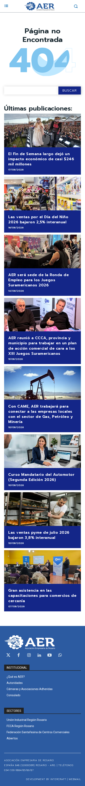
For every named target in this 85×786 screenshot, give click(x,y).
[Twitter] (8, 655)
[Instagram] (29, 655)
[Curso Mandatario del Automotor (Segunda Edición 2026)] (42, 451)
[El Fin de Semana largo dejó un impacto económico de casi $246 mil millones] (42, 130)
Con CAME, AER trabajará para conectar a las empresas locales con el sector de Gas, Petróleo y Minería (40, 414)
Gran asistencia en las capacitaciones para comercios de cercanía (42, 596)
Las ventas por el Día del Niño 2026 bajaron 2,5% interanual (38, 219)
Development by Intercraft (46, 779)
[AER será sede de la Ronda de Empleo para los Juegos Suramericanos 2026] (42, 251)
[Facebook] (18, 655)
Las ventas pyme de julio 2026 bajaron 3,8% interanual (39, 535)
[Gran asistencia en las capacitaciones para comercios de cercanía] (42, 567)
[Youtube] (49, 655)
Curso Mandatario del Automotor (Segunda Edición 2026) (41, 477)
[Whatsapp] (60, 655)
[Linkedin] (39, 655)
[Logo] (39, 6)
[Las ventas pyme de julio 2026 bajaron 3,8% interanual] (42, 509)
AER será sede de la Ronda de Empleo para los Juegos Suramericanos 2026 (38, 280)
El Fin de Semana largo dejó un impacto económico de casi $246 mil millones (41, 159)
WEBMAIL (75, 779)
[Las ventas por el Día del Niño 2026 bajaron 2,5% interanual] (42, 193)
